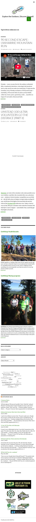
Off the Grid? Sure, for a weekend (9, 452)
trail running (15, 104)
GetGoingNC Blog (7, 397)
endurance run (6, 104)
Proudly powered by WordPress (7, 520)
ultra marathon (16, 217)
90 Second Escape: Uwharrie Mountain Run (16, 43)
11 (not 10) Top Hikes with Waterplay (10, 425)
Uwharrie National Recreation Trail (11, 107)
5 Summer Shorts (5, 400)
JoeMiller (17, 49)
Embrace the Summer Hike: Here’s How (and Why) (13, 412)
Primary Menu (34, 2)
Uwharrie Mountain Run (28, 104)
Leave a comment (27, 49)
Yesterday (3, 193)
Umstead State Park (7, 219)
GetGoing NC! (18, 11)
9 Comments (22, 121)
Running (3, 36)
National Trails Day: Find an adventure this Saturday (14, 439)
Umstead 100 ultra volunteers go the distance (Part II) (14, 115)
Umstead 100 (11, 203)
